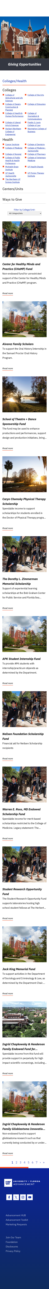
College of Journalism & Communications (35, 116)
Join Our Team (13, 1237)
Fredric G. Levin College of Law (34, 124)
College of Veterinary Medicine (37, 159)
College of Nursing (13, 154)
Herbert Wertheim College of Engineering (13, 132)
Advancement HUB (16, 1215)
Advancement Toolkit (17, 1219)
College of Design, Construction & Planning (13, 107)
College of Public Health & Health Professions (12, 160)
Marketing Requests (16, 1224)
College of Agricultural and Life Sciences (14, 98)
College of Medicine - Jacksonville (37, 149)
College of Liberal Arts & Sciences (13, 124)
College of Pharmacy (37, 154)
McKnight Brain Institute (11, 168)
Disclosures (12, 1246)
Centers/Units (12, 189)
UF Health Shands (35, 167)
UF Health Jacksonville (10, 174)
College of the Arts (36, 95)
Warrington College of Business (37, 130)
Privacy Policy (13, 1251)
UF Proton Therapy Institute (36, 174)
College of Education (37, 104)
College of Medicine (13, 148)
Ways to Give (12, 199)
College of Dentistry (36, 144)
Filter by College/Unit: (24, 209)
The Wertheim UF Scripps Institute (12, 180)
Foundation (12, 1242)
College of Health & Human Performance (14, 114)
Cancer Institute (12, 144)
